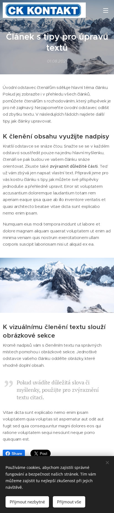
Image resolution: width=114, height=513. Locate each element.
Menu (105, 10)
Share (17, 453)
